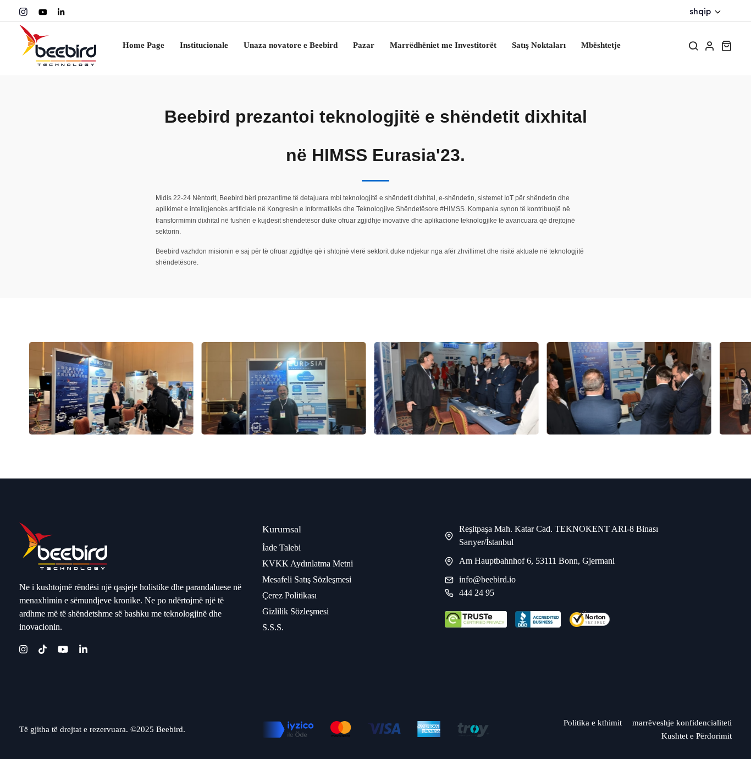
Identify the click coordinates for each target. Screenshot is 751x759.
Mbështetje (601, 45)
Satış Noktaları (539, 45)
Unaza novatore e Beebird (291, 45)
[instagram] (23, 11)
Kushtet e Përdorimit (696, 736)
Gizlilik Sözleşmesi (295, 611)
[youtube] (42, 12)
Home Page (143, 45)
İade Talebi (281, 547)
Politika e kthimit (593, 722)
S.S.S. (273, 627)
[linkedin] (83, 648)
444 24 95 (476, 592)
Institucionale (204, 45)
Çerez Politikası (289, 595)
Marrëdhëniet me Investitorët (443, 45)
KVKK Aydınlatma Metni (307, 563)
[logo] (57, 45)
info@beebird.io (487, 579)
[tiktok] (42, 648)
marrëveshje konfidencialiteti (682, 722)
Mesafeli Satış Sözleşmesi (306, 579)
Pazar (363, 45)
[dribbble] (61, 12)
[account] (709, 45)
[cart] (726, 45)
